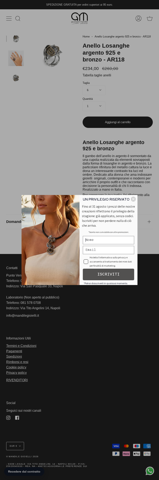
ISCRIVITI (108, 274)
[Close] (133, 199)
